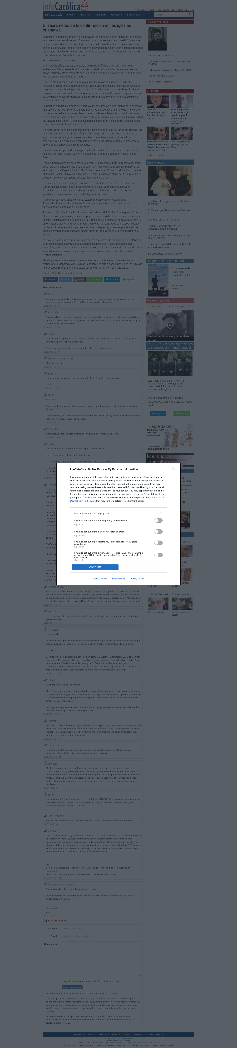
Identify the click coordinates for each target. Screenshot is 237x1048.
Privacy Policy (137, 578)
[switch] (158, 520)
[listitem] (118, 513)
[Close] (174, 469)
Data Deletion (100, 578)
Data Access (118, 578)
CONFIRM (95, 567)
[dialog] (118, 524)
